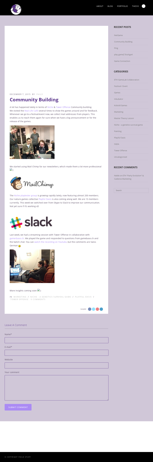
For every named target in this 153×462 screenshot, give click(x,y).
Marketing (20, 297)
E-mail (8, 347)
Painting (117, 131)
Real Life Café (31, 110)
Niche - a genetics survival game (50, 297)
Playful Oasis (45, 199)
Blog (110, 6)
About (100, 6)
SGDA (116, 144)
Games (117, 92)
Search (143, 6)
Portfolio (122, 6)
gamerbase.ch (17, 238)
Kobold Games (120, 105)
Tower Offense (63, 107)
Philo (39, 94)
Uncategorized (120, 157)
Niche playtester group (25, 195)
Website (9, 359)
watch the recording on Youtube (50, 241)
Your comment (12, 372)
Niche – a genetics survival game (128, 124)
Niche (50, 107)
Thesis (135, 6)
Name (8, 334)
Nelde (116, 175)
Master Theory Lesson (124, 118)
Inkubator (118, 99)
